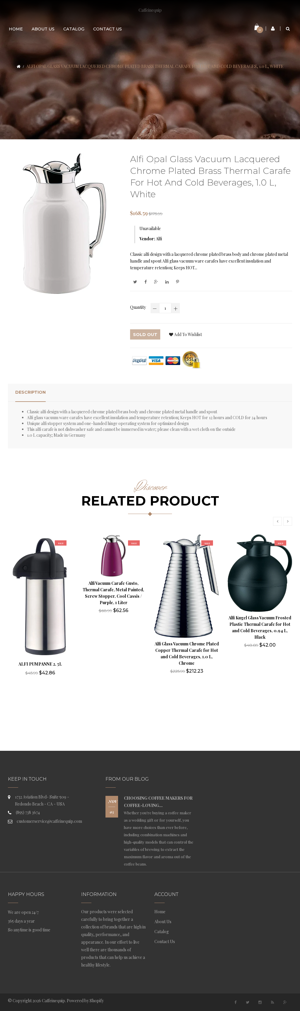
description (30, 392)
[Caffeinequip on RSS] (272, 1002)
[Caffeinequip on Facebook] (235, 1002)
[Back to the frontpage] (19, 66)
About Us (162, 921)
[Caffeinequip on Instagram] (260, 1002)
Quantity (138, 307)
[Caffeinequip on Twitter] (247, 1002)
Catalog (161, 931)
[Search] (288, 28)
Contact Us (164, 941)
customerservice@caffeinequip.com (49, 821)
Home (160, 911)
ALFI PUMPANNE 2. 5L (40, 664)
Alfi (159, 238)
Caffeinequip (150, 10)
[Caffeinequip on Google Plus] (285, 1002)
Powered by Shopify (85, 1000)
